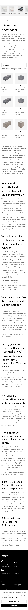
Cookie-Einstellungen (14, 601)
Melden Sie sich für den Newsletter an (18, 585)
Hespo (2, 21)
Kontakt (3, 584)
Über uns (3, 581)
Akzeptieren (14, 605)
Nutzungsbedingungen (12, 597)
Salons (15, 581)
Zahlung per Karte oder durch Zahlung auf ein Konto (5, 575)
